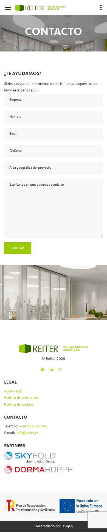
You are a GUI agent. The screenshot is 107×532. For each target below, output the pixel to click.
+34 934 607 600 (34, 426)
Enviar (17, 248)
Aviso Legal (13, 391)
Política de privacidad (21, 398)
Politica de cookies (19, 405)
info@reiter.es (27, 433)
